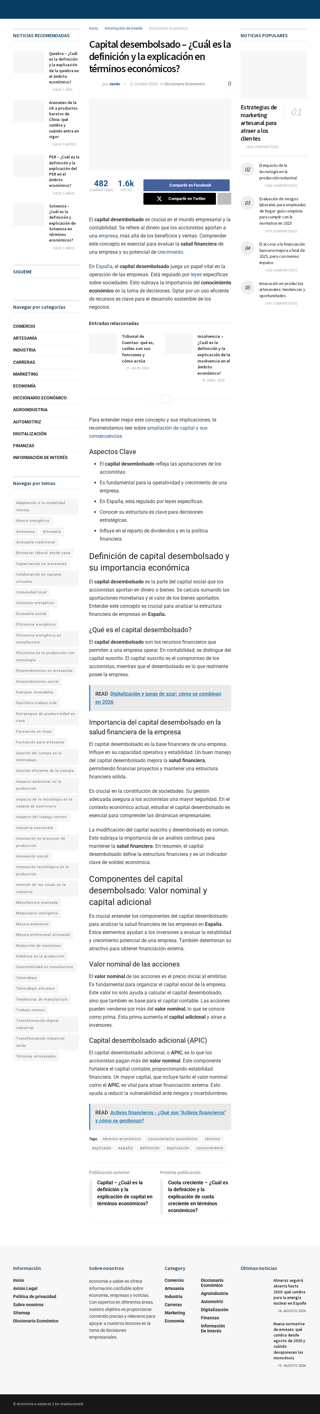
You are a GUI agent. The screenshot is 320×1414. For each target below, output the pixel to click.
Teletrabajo (26, 978)
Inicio (93, 28)
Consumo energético (35, 603)
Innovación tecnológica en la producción (42, 870)
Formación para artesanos (40, 742)
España (104, 266)
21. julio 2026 (137, 368)
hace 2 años (63, 194)
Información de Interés (123, 28)
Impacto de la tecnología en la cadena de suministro (44, 802)
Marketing (25, 374)
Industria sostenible (34, 828)
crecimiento (170, 252)
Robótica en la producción (40, 956)
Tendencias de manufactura (42, 999)
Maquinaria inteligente (37, 913)
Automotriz (27, 421)
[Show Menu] (15, 9)
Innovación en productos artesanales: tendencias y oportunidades (282, 289)
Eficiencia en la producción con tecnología (45, 656)
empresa (108, 236)
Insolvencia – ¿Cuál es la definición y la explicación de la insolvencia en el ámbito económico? (214, 354)
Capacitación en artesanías (41, 564)
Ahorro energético (32, 521)
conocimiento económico (173, 1139)
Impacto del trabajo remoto (41, 817)
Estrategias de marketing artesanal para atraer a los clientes (259, 122)
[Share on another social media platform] (224, 199)
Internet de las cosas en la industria (41, 888)
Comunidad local (31, 592)
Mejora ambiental (32, 924)
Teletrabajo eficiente (35, 989)
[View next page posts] (165, 399)
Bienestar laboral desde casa (43, 553)
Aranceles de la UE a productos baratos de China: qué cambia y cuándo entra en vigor (64, 119)
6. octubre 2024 (144, 84)
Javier (114, 84)
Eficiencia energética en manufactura (38, 638)
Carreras (24, 362)
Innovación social (32, 856)
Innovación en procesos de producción (40, 842)
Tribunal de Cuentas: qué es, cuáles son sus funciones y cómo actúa (138, 348)
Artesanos (25, 532)
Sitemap (21, 1312)
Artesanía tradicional (35, 542)
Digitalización (30, 433)
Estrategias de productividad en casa (45, 717)
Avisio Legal (25, 1288)
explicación (178, 1148)
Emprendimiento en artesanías (44, 671)
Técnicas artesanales (36, 1056)
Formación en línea (34, 732)
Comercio (24, 326)
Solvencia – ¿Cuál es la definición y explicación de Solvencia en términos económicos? (62, 223)
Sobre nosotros (28, 1304)
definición (150, 1148)
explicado (101, 1148)
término (212, 1139)
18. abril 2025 (212, 380)
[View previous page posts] (154, 399)
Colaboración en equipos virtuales (39, 577)
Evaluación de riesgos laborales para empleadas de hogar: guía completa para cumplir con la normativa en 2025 (282, 211)
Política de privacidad (34, 1296)
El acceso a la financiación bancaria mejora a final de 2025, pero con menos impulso (282, 253)
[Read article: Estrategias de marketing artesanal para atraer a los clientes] (274, 74)
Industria (24, 349)
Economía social (31, 614)
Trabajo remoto (30, 1010)
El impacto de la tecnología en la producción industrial (278, 171)
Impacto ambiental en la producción (38, 785)
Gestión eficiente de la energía (45, 771)
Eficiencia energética (36, 624)
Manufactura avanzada (37, 903)
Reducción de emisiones (38, 946)
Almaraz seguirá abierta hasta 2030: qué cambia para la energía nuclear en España (289, 1292)
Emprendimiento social (37, 682)
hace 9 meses (64, 144)
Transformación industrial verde (40, 1042)
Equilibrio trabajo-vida (36, 703)
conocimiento (210, 1148)
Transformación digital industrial (37, 1024)
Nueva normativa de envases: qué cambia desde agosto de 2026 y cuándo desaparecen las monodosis (289, 1341)
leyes (196, 274)
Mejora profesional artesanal (43, 935)
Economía (24, 385)
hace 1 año (62, 90)
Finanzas (23, 445)
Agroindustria (30, 409)
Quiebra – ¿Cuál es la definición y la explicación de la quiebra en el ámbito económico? (64, 68)
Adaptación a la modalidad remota (40, 506)
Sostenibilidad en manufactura (44, 967)
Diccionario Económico (168, 28)
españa (125, 1148)
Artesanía (25, 338)
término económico (122, 1139)
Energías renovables (34, 692)
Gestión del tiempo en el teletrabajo (39, 756)
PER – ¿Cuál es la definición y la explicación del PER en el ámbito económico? (64, 171)
